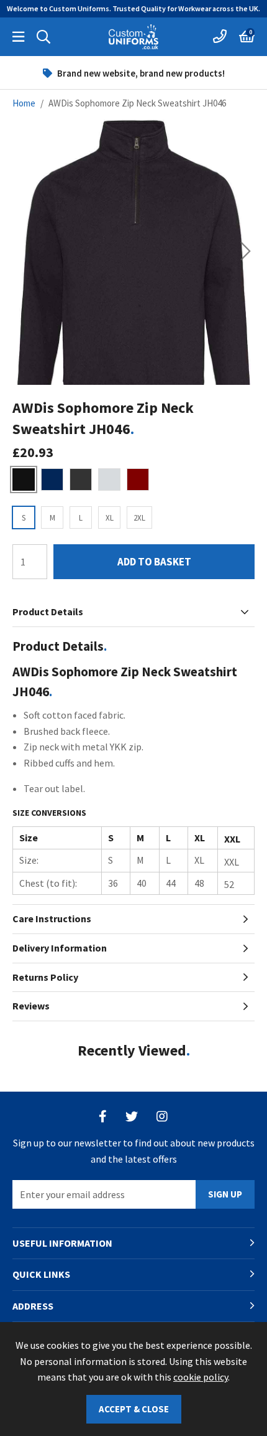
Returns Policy (45, 977)
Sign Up (225, 1194)
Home (23, 103)
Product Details (47, 611)
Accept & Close (134, 1409)
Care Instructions (51, 918)
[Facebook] (103, 1116)
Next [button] (245, 251)
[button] (247, 37)
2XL (139, 518)
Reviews (31, 1005)
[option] (133, 73)
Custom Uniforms (133, 36)
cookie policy (200, 1377)
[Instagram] (162, 1116)
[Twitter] (131, 1116)
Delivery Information (59, 948)
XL (110, 518)
